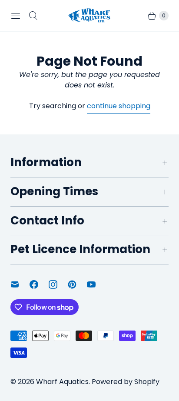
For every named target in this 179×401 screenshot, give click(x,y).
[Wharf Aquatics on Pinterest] (77, 284)
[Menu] (15, 15)
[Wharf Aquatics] (89, 15)
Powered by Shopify (125, 382)
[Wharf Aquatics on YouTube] (96, 284)
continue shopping (118, 106)
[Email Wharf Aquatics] (20, 284)
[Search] (33, 15)
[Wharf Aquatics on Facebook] (39, 284)
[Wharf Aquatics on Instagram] (58, 284)
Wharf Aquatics (62, 382)
